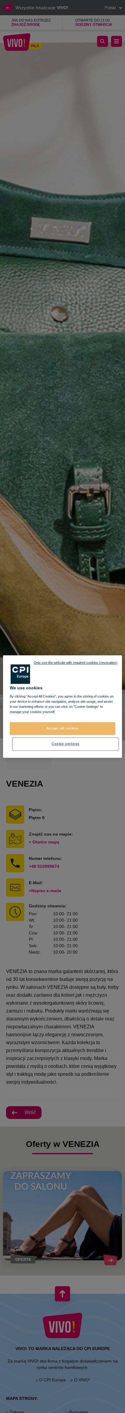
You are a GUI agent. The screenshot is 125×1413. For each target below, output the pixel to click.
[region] (62, 706)
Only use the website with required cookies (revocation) (75, 662)
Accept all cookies (62, 728)
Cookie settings (65, 744)
